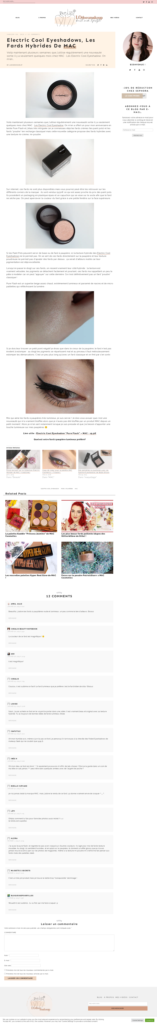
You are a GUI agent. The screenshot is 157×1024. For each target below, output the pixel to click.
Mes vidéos (114, 17)
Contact (139, 17)
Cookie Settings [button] (138, 1020)
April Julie (16, 604)
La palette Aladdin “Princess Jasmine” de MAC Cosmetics (29, 535)
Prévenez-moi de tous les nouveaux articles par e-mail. (27, 974)
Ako (13, 654)
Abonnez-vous (138, 135)
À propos (42, 17)
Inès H (14, 759)
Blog (18, 17)
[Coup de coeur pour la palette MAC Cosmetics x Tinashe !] (59, 459)
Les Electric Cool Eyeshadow (49, 125)
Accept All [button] (149, 1020)
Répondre (12, 618)
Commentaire (10, 932)
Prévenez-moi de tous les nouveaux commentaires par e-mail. (30, 970)
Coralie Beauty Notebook (24, 629)
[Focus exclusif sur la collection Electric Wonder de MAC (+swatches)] (23, 459)
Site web (7, 965)
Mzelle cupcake (19, 786)
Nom (6, 955)
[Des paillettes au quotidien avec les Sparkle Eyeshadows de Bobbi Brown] (95, 459)
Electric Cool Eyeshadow (50, 488)
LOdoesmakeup (15, 65)
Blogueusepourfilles (22, 896)
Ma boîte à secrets (20, 871)
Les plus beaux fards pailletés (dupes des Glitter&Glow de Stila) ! (83, 535)
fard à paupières (67, 488)
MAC (76, 488)
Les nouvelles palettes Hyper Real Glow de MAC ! (30, 576)
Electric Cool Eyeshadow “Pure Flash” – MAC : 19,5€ (66, 433)
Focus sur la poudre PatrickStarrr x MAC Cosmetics (82, 576)
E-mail (7, 960)
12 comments (34, 34)
